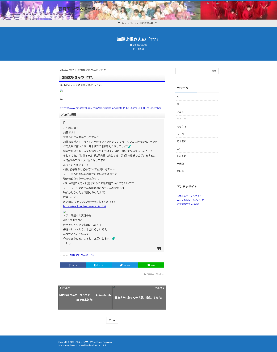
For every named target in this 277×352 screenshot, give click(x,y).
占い (179, 148)
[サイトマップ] (212, 3)
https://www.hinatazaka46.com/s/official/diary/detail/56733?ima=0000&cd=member (110, 108)
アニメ (180, 111)
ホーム (112, 320)
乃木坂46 (181, 141)
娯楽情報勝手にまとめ (188, 203)
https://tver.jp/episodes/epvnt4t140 (84, 206)
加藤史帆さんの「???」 (83, 255)
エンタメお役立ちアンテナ (190, 199)
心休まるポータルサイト (189, 195)
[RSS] (208, 3)
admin (161, 274)
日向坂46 (140, 49)
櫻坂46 (180, 170)
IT (178, 104)
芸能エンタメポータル (79, 9)
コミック (181, 119)
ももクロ (181, 126)
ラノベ (180, 133)
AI (178, 96)
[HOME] (217, 3)
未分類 (180, 163)
